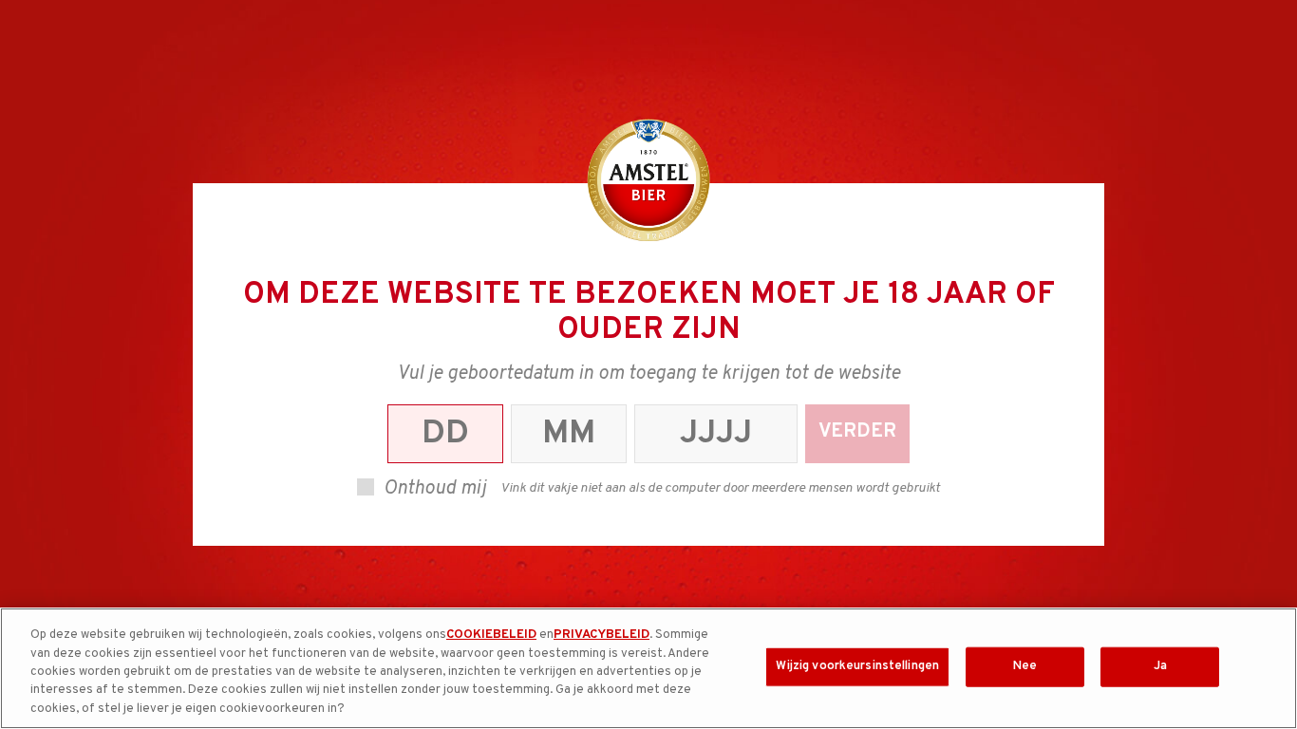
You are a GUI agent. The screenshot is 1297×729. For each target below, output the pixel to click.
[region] (648, 668)
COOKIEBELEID (491, 635)
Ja (1160, 666)
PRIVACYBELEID (601, 635)
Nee (1025, 666)
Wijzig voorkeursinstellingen (857, 666)
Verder (857, 432)
